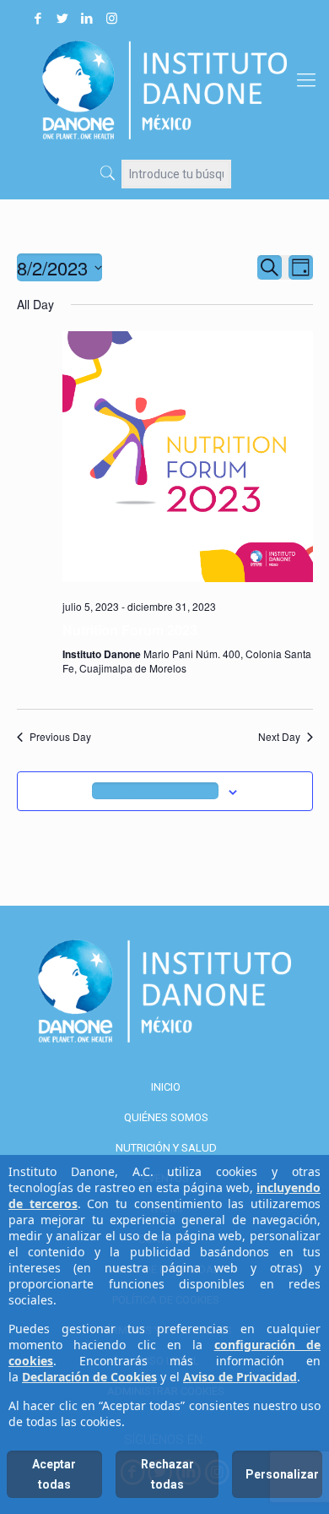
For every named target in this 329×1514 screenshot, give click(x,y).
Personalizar (282, 1474)
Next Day (279, 736)
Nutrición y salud (166, 1147)
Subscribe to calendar (155, 790)
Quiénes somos (166, 1117)
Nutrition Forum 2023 (129, 630)
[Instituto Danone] (164, 90)
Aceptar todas (54, 1474)
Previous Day (60, 736)
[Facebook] (38, 18)
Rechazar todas (167, 1474)
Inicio (166, 1087)
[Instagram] (111, 18)
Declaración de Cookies (89, 1377)
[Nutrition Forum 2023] (187, 458)
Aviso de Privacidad (240, 1377)
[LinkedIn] (87, 18)
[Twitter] (62, 18)
